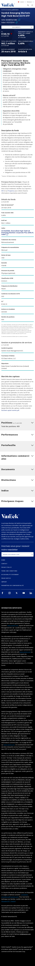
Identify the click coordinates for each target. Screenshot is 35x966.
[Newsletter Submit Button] (32, 554)
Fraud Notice (6, 578)
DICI (2, 191)
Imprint (4, 582)
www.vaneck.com (12, 625)
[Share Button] (28, 5)
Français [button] (29, 2)
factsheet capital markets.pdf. (10, 410)
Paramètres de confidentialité (12, 585)
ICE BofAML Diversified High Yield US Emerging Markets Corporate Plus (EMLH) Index (17, 232)
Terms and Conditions (9, 571)
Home (3, 560)
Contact (4, 563)
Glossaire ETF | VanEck (8, 901)
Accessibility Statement (10, 574)
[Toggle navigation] (32, 5)
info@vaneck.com (25, 934)
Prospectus (11, 191)
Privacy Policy (6, 567)
